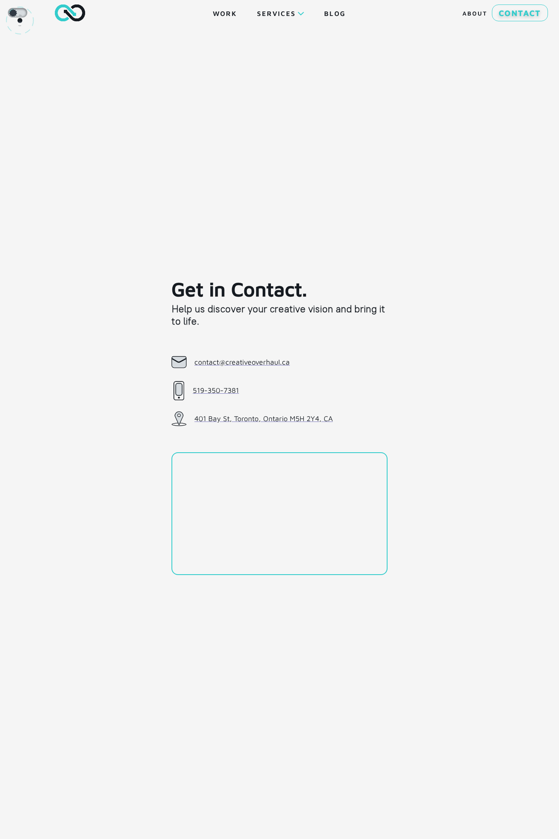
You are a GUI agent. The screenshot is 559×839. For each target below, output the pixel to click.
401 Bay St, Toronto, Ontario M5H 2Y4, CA (263, 418)
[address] (279, 513)
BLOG (335, 13)
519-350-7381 (216, 390)
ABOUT (474, 13)
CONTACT (520, 13)
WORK (225, 13)
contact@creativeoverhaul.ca (242, 362)
